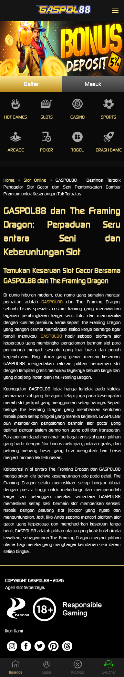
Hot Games (15, 117)
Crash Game (109, 150)
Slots (47, 117)
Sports (108, 117)
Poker (46, 150)
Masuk (93, 84)
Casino (77, 117)
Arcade (16, 150)
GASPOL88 (52, 302)
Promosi (77, 672)
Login (46, 672)
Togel (77, 150)
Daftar (31, 84)
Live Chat (109, 672)
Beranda (15, 672)
